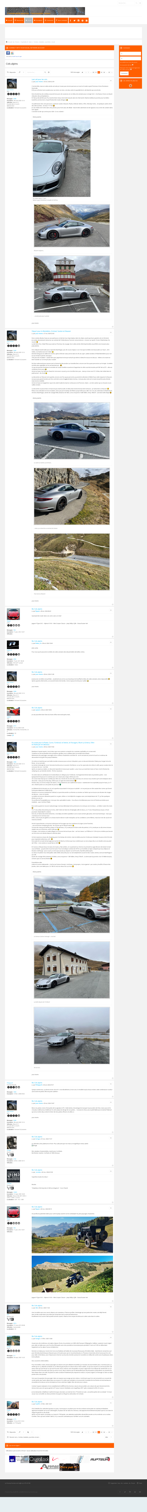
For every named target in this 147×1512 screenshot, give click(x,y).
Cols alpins (12, 63)
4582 (14, 659)
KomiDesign (34, 1492)
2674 (14, 1323)
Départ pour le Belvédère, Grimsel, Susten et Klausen (51, 331)
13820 (15, 1192)
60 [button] (93, 72)
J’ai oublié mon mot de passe (128, 62)
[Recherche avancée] (140, 3)
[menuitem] (38, 20)
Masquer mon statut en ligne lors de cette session (130, 68)
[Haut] (112, 326)
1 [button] (88, 72)
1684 (14, 1092)
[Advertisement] (73, 32)
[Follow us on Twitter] (125, 1492)
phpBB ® (15, 1492)
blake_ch (9, 650)
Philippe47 (10, 1083)
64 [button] (104, 72)
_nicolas (9, 1183)
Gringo (9, 1150)
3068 (14, 99)
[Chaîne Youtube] (140, 1492)
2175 (14, 1419)
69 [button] (109, 72)
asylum (9, 717)
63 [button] (101, 72)
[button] (82, 72)
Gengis (9, 1346)
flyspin (9, 621)
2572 (14, 726)
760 (14, 630)
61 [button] (96, 72)
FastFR (8, 1410)
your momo (10, 90)
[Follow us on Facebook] (120, 1492)
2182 (14, 1159)
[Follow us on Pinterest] (135, 1492)
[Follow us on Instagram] (130, 1492)
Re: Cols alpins (37, 609)
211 (14, 1355)
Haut (140, 1483)
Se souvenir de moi (126, 65)
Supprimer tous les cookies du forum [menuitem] (122, 1483)
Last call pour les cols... (40, 79)
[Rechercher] (136, 3)
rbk (8, 1315)
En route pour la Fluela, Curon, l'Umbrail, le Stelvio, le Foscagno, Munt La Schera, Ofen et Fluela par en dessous (63, 744)
